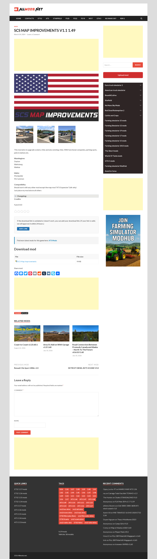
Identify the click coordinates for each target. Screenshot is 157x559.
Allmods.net (22, 555)
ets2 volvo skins (91, 523)
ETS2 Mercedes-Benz (68, 516)
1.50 (66, 496)
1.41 (94, 489)
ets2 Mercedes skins (86, 516)
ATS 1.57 (89, 506)
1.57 (66, 499)
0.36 (61, 489)
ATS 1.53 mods (20, 522)
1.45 (77, 493)
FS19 (83, 18)
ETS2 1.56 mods (20, 493)
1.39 (83, 489)
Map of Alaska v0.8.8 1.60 (121, 528)
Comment (19, 390)
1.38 (77, 489)
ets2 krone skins (66, 513)
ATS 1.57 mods (20, 506)
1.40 (88, 489)
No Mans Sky (110, 18)
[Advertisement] (56, 55)
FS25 (67, 18)
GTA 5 (99, 18)
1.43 (66, 493)
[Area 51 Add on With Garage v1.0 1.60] (56, 342)
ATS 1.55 (72, 506)
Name (16, 421)
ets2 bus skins (65, 509)
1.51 (72, 496)
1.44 (72, 493)
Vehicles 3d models (66, 534)
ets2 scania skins (77, 519)
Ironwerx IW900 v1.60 (124, 544)
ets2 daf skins (78, 509)
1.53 (83, 496)
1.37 (72, 489)
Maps (16, 26)
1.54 (88, 496)
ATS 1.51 (80, 503)
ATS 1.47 (83, 499)
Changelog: (22, 196)
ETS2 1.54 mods (20, 501)
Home (18, 18)
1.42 (61, 493)
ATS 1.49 (25, 313)
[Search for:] (123, 64)
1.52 (77, 496)
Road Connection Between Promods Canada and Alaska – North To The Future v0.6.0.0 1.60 (85, 348)
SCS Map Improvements (26, 261)
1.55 (94, 496)
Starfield (57, 18)
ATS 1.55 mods (20, 514)
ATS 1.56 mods (20, 510)
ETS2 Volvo (78, 523)
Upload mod (123, 75)
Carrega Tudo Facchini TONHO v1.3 (122, 493)
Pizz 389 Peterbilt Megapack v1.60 (126, 536)
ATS (47, 18)
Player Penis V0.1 (122, 532)
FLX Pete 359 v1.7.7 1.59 (124, 501)
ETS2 (40, 18)
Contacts (29, 18)
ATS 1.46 (74, 499)
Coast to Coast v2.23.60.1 (26, 344)
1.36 (66, 489)
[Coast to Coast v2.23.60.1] (27, 342)
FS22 (75, 18)
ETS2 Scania (64, 519)
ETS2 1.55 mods (20, 497)
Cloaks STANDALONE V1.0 (126, 497)
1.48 (94, 493)
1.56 (61, 499)
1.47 (88, 493)
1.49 (61, 496)
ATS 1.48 (91, 499)
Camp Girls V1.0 (121, 523)
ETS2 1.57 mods (20, 489)
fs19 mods (63, 531)
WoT (91, 18)
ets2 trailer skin (66, 523)
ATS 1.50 (72, 503)
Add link (23, 229)
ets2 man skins (79, 513)
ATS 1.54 (63, 506)
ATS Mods (53, 240)
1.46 (83, 493)
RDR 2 (122, 18)
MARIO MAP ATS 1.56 (127, 489)
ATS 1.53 (89, 503)
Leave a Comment (33, 34)
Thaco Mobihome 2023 (126, 519)
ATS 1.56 (80, 506)
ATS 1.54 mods (20, 518)
